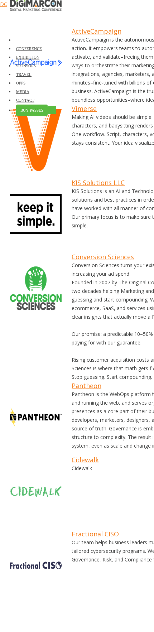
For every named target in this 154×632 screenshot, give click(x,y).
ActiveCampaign (96, 31)
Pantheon (86, 385)
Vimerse (84, 108)
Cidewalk (85, 459)
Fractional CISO (95, 534)
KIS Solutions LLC (98, 182)
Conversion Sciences (103, 256)
